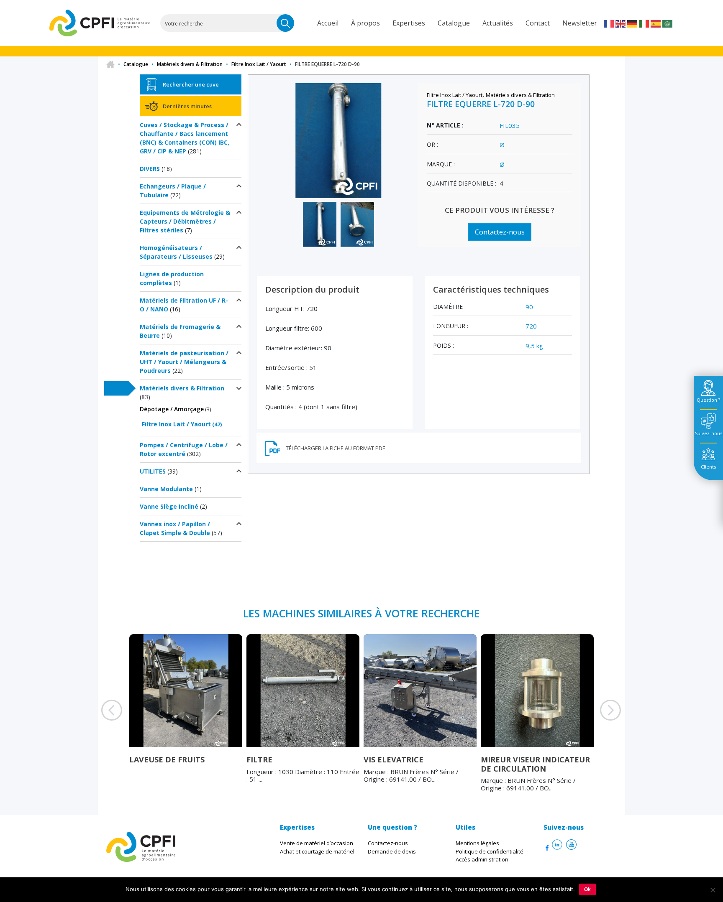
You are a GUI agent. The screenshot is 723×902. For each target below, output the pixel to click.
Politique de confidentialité (489, 851)
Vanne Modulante (166, 489)
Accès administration (482, 859)
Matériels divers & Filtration (190, 64)
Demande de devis (392, 851)
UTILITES (153, 471)
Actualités (497, 23)
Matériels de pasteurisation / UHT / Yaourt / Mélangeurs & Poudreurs (184, 362)
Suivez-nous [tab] (708, 433)
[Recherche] (285, 23)
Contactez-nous (500, 232)
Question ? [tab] (708, 400)
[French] (609, 23)
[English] (620, 23)
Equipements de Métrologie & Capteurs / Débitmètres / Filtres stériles (185, 221)
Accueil (327, 23)
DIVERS (150, 169)
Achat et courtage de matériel (317, 851)
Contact (538, 23)
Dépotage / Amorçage (172, 409)
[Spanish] (656, 23)
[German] (632, 23)
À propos (365, 23)
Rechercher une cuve (191, 84)
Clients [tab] (708, 467)
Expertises (408, 23)
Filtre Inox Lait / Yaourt (258, 64)
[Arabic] (667, 23)
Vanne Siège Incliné (169, 506)
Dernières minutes (187, 106)
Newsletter (579, 23)
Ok (587, 889)
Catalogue (454, 23)
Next (600, 720)
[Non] (712, 890)
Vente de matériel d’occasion (316, 843)
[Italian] (644, 23)
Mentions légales (477, 843)
